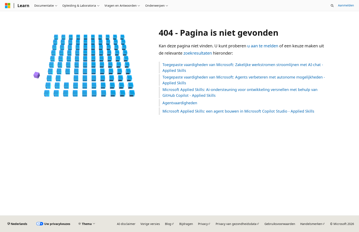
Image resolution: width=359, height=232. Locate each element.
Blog (168, 224)
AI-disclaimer (126, 224)
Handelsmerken (311, 224)
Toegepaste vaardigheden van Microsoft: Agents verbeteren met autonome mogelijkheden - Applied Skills (243, 80)
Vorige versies (150, 224)
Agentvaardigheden (179, 102)
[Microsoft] (7, 5)
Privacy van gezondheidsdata (236, 224)
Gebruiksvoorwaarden (279, 224)
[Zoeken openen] (332, 5)
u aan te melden (262, 46)
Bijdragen (186, 224)
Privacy (203, 224)
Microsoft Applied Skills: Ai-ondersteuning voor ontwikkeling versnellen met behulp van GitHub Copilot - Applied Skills (239, 92)
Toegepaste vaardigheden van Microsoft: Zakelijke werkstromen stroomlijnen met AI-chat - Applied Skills (242, 67)
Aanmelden (346, 5)
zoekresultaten (197, 53)
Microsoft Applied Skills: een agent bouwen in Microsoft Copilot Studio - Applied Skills (238, 111)
